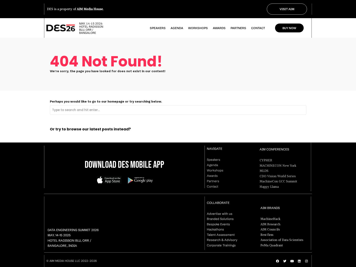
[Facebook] (277, 261)
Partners (238, 28)
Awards (219, 28)
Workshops (198, 28)
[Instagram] (306, 261)
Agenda (177, 28)
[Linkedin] (299, 261)
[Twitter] (285, 261)
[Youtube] (292, 261)
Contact (258, 28)
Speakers (158, 28)
